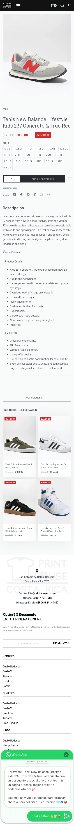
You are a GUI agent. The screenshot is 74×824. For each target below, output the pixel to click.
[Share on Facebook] (21, 194)
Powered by (37, 761)
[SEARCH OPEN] (62, 5)
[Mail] (41, 194)
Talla (6, 143)
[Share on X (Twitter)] (14, 194)
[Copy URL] (48, 194)
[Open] (18, 5)
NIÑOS (6, 730)
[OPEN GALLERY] (37, 54)
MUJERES (9, 693)
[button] (37, 397)
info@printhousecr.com (42, 593)
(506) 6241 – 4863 (48, 602)
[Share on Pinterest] (34, 194)
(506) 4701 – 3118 (43, 597)
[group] (19, 438)
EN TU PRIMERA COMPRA (22, 616)
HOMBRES (9, 656)
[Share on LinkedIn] (28, 194)
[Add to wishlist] (69, 178)
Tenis (5, 109)
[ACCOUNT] (69, 5)
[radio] (7, 148)
